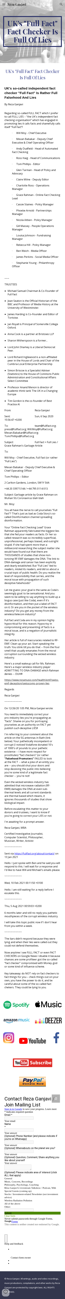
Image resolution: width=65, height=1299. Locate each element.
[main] (32, 31)
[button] (4, 4)
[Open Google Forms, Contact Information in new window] (56, 1098)
